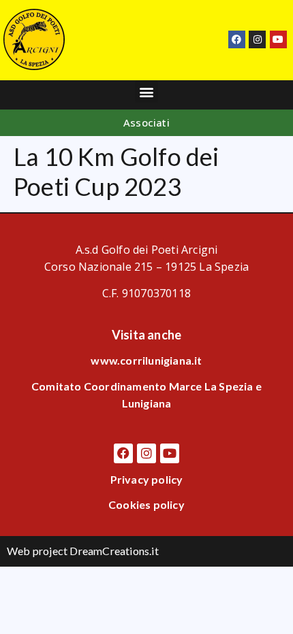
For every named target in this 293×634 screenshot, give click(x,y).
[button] (146, 91)
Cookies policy (146, 504)
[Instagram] (257, 39)
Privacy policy (146, 479)
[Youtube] (278, 39)
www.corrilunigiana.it (146, 360)
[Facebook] (236, 39)
